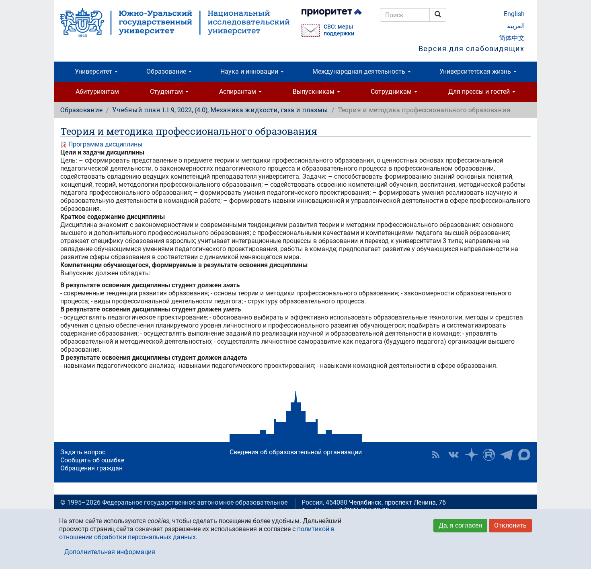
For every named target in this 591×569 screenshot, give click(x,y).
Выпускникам (314, 91)
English (514, 14)
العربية (516, 26)
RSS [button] (435, 454)
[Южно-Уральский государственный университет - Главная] (175, 22)
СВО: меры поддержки (339, 30)
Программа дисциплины (105, 144)
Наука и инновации (250, 71)
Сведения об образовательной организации (296, 452)
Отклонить (510, 525)
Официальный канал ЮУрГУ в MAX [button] (524, 454)
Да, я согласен (460, 525)
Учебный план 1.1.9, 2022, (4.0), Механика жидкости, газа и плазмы (220, 109)
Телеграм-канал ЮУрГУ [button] (506, 454)
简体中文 (512, 38)
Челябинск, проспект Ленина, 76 (397, 502)
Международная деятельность (359, 71)
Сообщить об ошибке (92, 460)
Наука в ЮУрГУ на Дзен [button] (471, 454)
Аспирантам (238, 91)
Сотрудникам (392, 91)
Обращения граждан (91, 468)
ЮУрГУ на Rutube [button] (488, 454)
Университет (94, 71)
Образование (167, 71)
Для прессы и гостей (479, 91)
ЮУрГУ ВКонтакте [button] (453, 454)
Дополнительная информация (109, 552)
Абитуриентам (97, 91)
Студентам (167, 91)
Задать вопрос (82, 452)
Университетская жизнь (476, 71)
